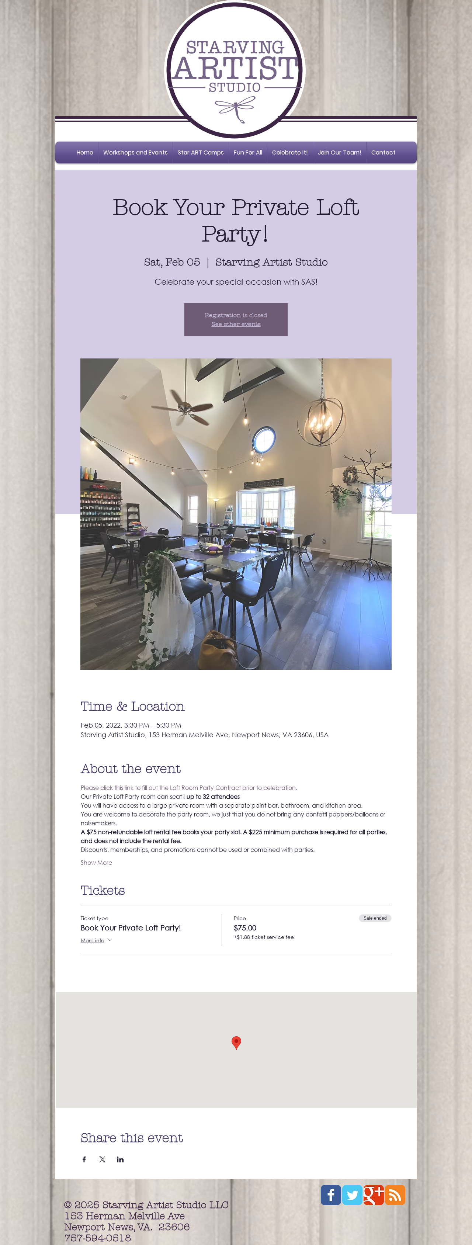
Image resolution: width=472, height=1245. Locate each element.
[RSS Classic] (395, 1195)
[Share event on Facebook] (84, 1159)
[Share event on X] (102, 1159)
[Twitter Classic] (352, 1195)
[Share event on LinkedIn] (120, 1159)
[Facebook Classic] (331, 1195)
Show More (96, 862)
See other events (236, 323)
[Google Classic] (374, 1195)
